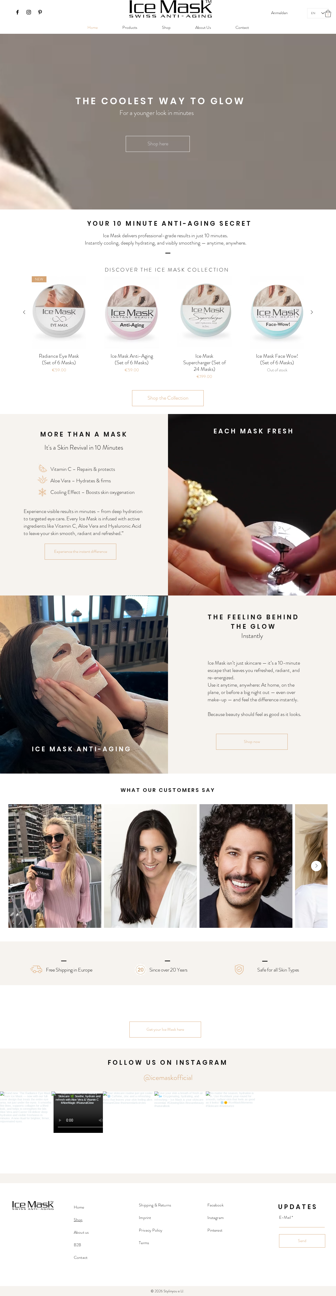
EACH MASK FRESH (253, 431)
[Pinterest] (40, 12)
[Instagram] (29, 12)
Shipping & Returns (155, 1205)
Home (79, 1207)
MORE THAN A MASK (84, 434)
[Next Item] (316, 866)
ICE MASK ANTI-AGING (82, 749)
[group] (168, 330)
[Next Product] (312, 312)
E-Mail (285, 1217)
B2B (77, 1245)
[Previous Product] (24, 312)
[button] (328, 13)
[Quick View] (131, 312)
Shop (78, 1220)
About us (81, 1232)
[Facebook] (17, 12)
